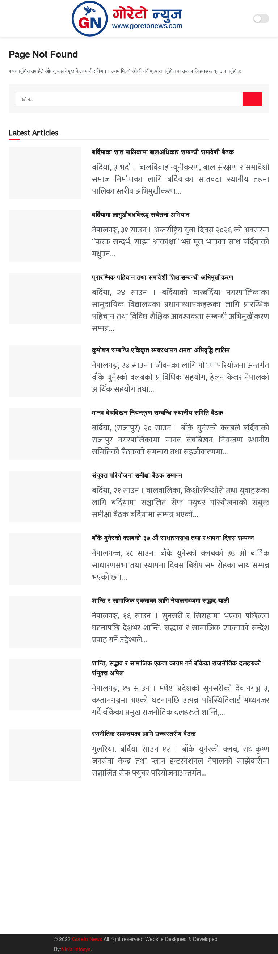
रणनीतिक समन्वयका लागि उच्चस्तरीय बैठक (144, 733)
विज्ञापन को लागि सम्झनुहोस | (214, 922)
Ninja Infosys (75, 949)
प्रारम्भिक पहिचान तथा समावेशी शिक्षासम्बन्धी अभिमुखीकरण (163, 277)
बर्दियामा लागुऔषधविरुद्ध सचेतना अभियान (141, 214)
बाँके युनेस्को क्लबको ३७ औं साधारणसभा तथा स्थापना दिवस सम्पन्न (173, 538)
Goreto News (88, 938)
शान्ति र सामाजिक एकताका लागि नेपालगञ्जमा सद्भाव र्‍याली (160, 600)
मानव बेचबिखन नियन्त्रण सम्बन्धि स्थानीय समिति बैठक (158, 412)
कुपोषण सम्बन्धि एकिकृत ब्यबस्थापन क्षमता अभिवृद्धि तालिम (161, 350)
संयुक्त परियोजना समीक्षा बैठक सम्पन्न (137, 475)
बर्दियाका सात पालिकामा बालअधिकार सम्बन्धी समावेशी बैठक (163, 152)
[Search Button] (252, 99)
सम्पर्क (224, 912)
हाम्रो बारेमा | (201, 912)
